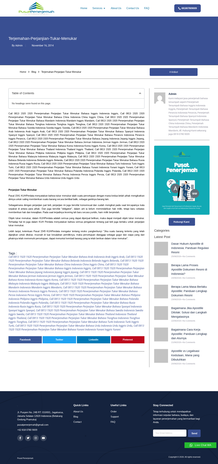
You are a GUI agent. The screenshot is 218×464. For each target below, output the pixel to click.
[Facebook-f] (20, 438)
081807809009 (189, 8)
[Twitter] (28, 438)
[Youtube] (43, 438)
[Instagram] (36, 438)
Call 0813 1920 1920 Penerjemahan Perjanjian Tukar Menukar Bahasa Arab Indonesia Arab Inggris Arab (66, 257)
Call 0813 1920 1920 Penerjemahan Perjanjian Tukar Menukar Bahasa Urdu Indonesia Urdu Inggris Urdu (73, 325)
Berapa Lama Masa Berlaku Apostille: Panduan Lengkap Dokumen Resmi (189, 291)
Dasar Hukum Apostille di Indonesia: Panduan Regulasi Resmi (190, 248)
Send (194, 433)
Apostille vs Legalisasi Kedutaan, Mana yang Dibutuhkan (185, 355)
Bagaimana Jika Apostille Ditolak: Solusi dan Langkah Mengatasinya (189, 312)
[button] (140, 93)
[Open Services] (104, 8)
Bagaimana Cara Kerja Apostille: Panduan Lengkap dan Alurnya (189, 334)
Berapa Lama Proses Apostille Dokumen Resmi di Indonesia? (189, 269)
